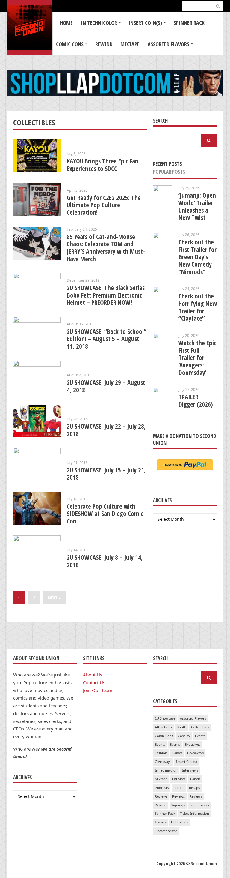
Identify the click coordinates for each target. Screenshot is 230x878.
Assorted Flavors (168, 44)
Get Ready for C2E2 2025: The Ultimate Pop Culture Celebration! (104, 205)
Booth (181, 727)
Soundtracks (199, 805)
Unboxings (179, 822)
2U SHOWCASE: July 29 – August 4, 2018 (106, 386)
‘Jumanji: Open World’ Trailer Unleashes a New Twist (197, 206)
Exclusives (192, 744)
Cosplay (184, 735)
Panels (195, 779)
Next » (54, 598)
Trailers (160, 822)
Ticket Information (194, 813)
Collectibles (200, 727)
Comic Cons (70, 44)
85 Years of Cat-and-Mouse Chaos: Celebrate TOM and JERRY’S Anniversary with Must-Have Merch (106, 247)
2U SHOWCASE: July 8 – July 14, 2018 (105, 561)
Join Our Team (97, 690)
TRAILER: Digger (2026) (195, 401)
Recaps (178, 787)
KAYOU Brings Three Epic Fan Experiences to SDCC (102, 165)
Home (66, 22)
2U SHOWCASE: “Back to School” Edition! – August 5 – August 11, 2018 (106, 338)
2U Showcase (165, 718)
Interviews (190, 770)
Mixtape (130, 44)
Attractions (163, 727)
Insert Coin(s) (145, 22)
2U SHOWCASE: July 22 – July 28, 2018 (106, 430)
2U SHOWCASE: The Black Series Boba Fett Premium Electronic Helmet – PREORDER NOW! (106, 295)
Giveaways (195, 753)
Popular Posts (169, 171)
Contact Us (94, 682)
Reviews (161, 796)
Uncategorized (166, 831)
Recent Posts (167, 163)
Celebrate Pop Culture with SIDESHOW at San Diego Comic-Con (106, 513)
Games (177, 753)
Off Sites (178, 779)
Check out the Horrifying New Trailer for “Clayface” (197, 307)
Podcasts (162, 787)
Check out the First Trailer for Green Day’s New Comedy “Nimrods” (197, 257)
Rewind (104, 44)
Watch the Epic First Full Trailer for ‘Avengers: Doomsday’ (197, 358)
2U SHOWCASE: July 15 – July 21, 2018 (106, 474)
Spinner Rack (189, 22)
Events (200, 735)
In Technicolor (99, 22)
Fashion (161, 753)
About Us (92, 675)
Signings (178, 805)
